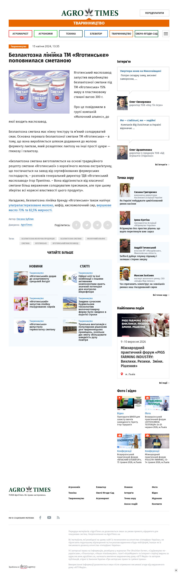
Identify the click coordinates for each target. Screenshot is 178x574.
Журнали (157, 498)
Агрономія (46, 33)
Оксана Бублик (25, 219)
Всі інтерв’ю (161, 165)
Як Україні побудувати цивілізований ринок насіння (141, 202)
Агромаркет (20, 33)
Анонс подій (130, 504)
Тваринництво (121, 33)
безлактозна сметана (70, 239)
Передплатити (154, 13)
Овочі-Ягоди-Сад (146, 33)
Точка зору (130, 498)
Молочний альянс (96, 239)
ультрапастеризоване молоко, (31, 205)
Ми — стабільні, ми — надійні (137, 120)
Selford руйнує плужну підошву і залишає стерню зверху (138, 258)
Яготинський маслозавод (65, 243)
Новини (128, 487)
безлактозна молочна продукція (38, 239)
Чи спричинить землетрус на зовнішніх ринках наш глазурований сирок (142, 286)
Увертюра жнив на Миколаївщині (140, 71)
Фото (155, 487)
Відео (155, 493)
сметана (25, 243)
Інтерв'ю (129, 493)
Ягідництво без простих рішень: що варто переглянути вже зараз (140, 230)
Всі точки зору (160, 295)
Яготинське (41, 243)
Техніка (71, 33)
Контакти (157, 504)
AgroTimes (26, 225)
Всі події (163, 383)
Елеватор (96, 33)
